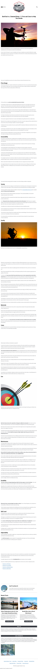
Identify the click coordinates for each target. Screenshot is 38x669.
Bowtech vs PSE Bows (7, 563)
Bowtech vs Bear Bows (7, 568)
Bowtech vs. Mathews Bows (8, 567)
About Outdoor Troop (7, 661)
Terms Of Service (25, 663)
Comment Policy (20, 661)
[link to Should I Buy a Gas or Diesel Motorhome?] (28, 603)
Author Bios (14, 661)
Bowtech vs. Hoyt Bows (7, 565)
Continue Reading (9, 621)
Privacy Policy (19, 663)
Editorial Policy (31, 661)
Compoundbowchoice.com (27, 189)
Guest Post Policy (13, 663)
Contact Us (26, 661)
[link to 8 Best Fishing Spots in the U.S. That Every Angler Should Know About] (9, 603)
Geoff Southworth (13, 586)
